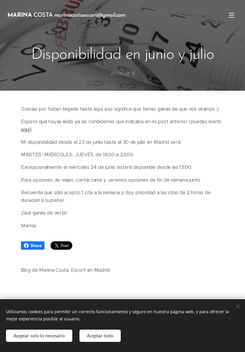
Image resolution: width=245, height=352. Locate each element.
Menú (232, 15)
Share (36, 245)
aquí (25, 129)
